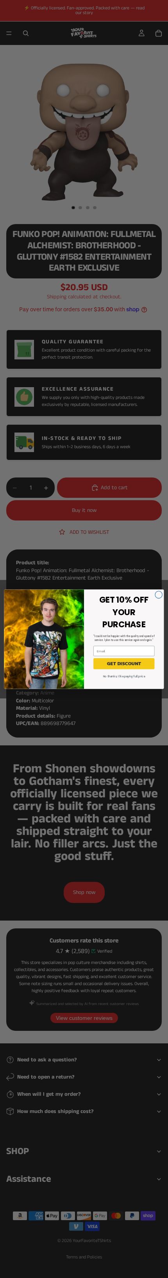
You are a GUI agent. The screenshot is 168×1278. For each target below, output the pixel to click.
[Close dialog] (158, 594)
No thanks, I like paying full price (124, 676)
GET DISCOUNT (124, 663)
